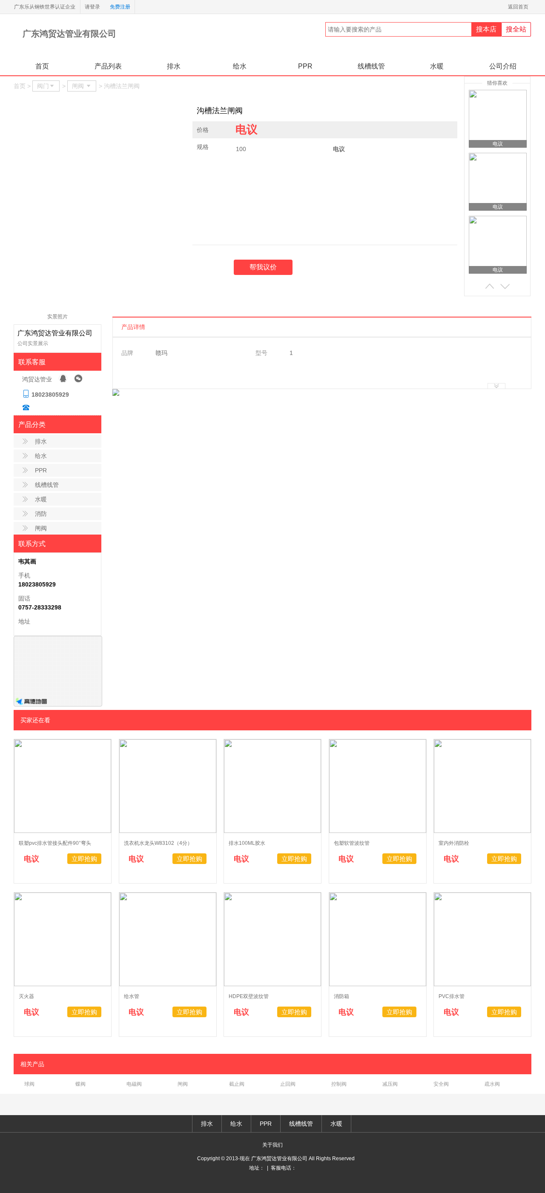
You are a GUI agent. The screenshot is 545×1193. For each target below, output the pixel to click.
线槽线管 (371, 66)
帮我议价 (263, 267)
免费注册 (120, 7)
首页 (42, 66)
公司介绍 (502, 66)
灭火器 (26, 996)
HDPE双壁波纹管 (249, 996)
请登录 (92, 7)
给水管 (131, 996)
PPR (305, 66)
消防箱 (341, 996)
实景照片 (57, 317)
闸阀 (41, 528)
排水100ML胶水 (247, 843)
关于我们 (272, 1145)
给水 (240, 66)
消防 (41, 513)
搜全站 (516, 29)
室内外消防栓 (454, 843)
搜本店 (486, 29)
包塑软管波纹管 (352, 843)
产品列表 (108, 66)
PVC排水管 (452, 996)
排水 (174, 66)
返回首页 (519, 7)
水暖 (437, 66)
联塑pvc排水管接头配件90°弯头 (55, 843)
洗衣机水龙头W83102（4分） (158, 843)
